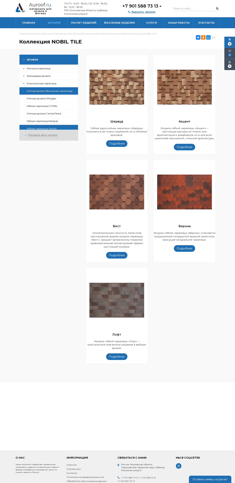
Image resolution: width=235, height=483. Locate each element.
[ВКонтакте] (198, 37)
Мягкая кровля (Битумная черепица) (47, 90)
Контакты (206, 22)
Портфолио (74, 469)
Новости (72, 464)
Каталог (54, 22)
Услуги (151, 22)
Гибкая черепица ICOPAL (42, 106)
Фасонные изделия (119, 22)
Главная (28, 22)
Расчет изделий (83, 22)
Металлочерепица (36, 68)
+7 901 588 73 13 (141, 6)
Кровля (32, 59)
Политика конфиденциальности (85, 477)
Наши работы (179, 22)
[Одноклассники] (203, 37)
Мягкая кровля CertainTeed (44, 113)
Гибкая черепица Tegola (42, 128)
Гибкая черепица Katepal (42, 121)
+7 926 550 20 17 (126, 481)
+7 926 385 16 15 (147, 477)
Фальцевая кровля (36, 75)
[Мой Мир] (208, 37)
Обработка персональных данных (86, 481)
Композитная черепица (39, 83)
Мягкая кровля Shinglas (41, 98)
